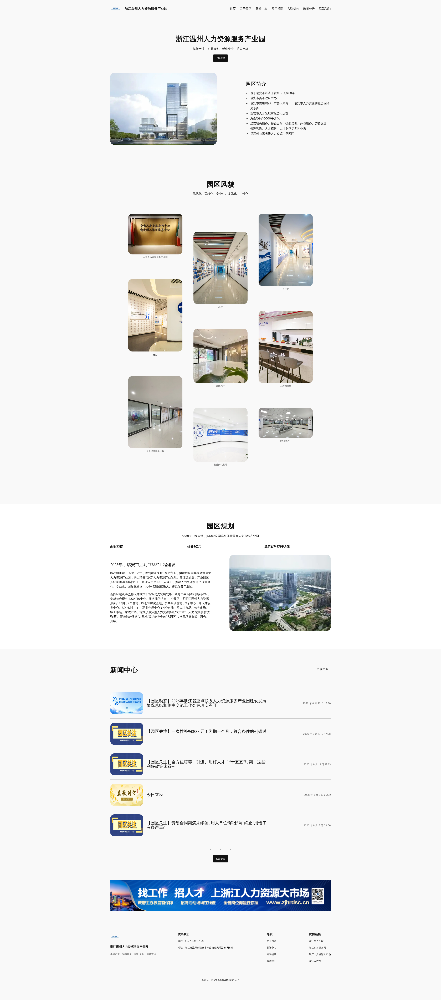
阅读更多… (324, 669)
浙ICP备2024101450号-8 (225, 980)
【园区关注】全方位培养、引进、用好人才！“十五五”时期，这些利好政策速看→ (206, 764)
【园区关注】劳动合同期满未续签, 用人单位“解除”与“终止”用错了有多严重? (206, 825)
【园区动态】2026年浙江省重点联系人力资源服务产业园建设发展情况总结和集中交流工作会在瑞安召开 (206, 703)
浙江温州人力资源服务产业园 (146, 8)
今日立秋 (155, 795)
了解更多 (220, 58)
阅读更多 (220, 858)
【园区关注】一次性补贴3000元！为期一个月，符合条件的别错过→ (206, 733)
